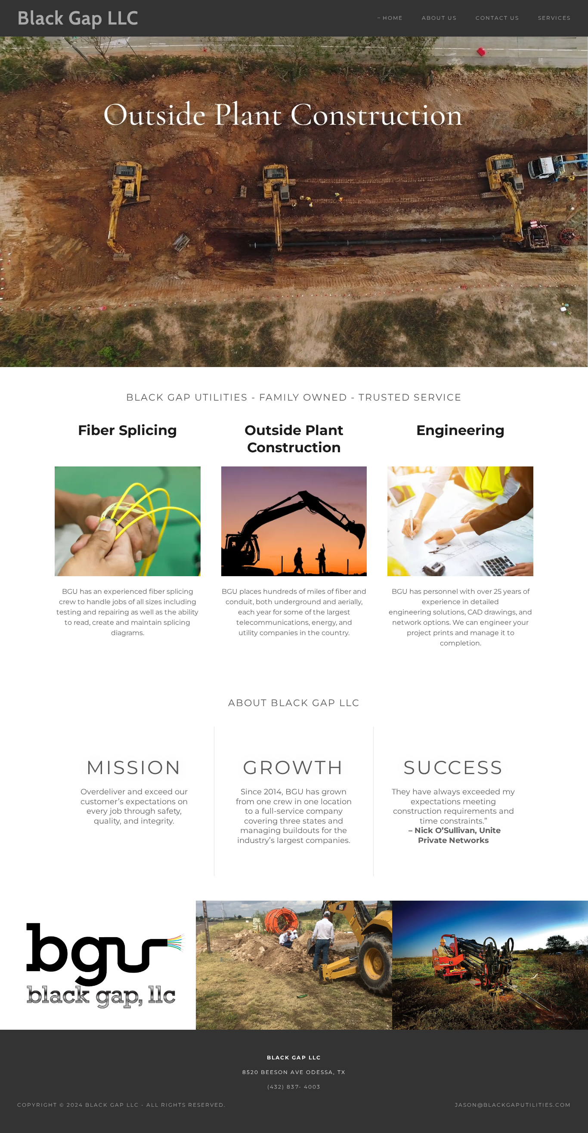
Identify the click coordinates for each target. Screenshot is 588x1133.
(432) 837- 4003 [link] (293, 1087)
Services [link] (554, 18)
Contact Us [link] (497, 18)
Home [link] (393, 18)
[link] (93, 22)
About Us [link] (439, 18)
